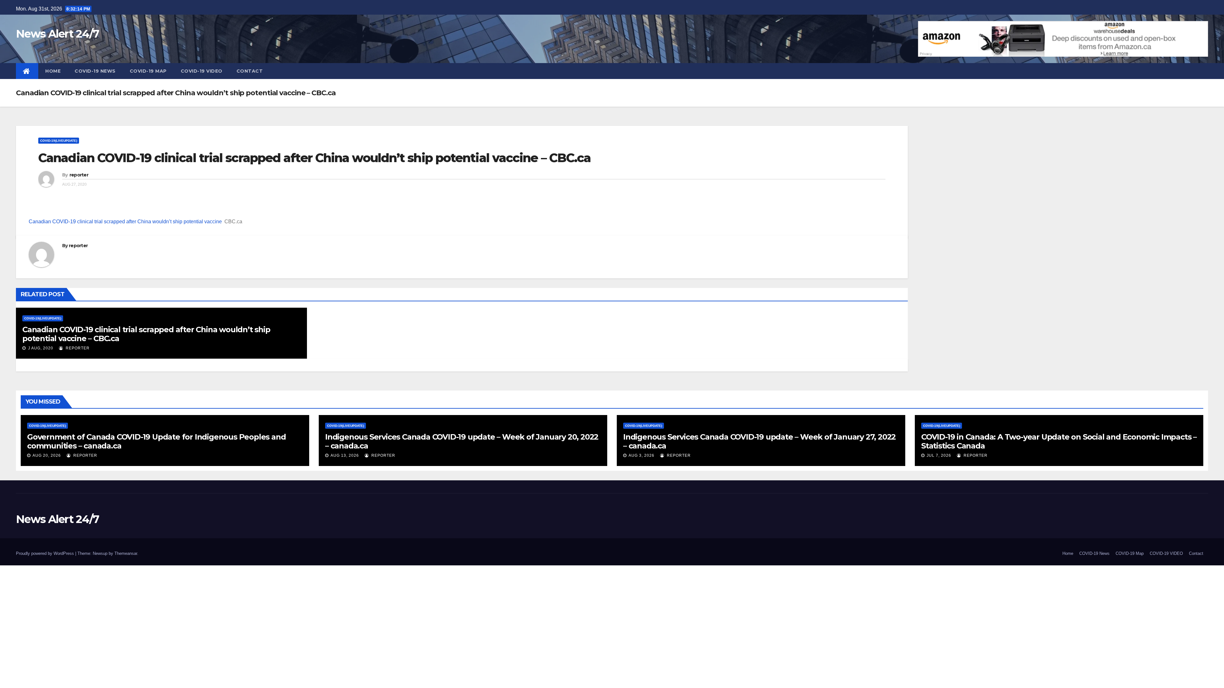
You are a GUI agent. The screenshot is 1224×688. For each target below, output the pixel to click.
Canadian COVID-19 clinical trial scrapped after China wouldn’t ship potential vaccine (125, 221)
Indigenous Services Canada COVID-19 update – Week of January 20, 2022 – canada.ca (461, 441)
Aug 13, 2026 (345, 455)
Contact (250, 71)
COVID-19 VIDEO (201, 71)
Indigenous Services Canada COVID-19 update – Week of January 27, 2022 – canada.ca (759, 441)
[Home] (27, 71)
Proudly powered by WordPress (45, 553)
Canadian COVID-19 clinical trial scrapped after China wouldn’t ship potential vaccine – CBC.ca (314, 157)
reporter (78, 175)
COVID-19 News (95, 71)
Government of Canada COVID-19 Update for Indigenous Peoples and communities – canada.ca (156, 441)
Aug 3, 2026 (641, 455)
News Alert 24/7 (57, 33)
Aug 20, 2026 (47, 455)
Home (53, 71)
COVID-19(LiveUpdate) (58, 140)
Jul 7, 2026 (939, 455)
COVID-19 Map (148, 71)
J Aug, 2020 (40, 348)
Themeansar (125, 553)
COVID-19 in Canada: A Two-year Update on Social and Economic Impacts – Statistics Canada (1059, 441)
